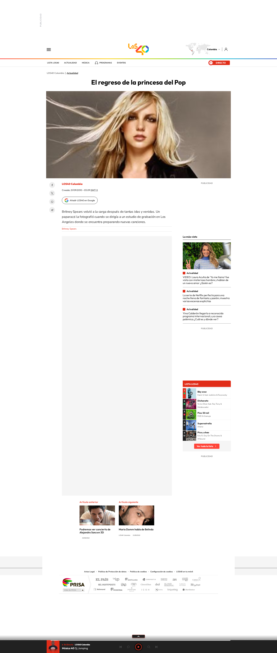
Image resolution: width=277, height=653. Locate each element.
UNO (124, 584)
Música (85, 63)
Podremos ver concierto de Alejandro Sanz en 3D (95, 531)
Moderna (115, 589)
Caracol (195, 580)
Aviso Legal (89, 571)
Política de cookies (138, 571)
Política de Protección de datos (112, 571)
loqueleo (173, 589)
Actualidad (70, 63)
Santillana (132, 580)
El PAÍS (101, 580)
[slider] (138, 640)
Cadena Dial (158, 584)
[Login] (226, 49)
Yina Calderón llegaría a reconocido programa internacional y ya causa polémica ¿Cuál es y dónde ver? (203, 316)
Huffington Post (106, 584)
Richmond (99, 589)
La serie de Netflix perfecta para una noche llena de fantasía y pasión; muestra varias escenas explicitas (206, 298)
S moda (159, 589)
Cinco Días (145, 584)
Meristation (188, 589)
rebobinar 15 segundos (128, 647)
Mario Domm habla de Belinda (136, 529)
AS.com (173, 580)
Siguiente (156, 647)
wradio (133, 584)
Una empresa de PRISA (73, 582)
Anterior (120, 647)
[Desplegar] (138, 636)
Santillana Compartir (149, 580)
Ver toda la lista (205, 446)
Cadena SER (163, 580)
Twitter (52, 193)
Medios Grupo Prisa (73, 590)
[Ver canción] (191, 393)
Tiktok (125, 550)
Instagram (132, 550)
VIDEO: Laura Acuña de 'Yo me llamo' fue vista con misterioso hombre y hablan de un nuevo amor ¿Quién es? (206, 280)
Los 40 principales (117, 580)
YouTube (138, 550)
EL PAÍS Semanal (169, 584)
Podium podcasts (131, 589)
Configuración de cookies (161, 571)
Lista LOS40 (53, 63)
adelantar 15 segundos (149, 647)
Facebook (52, 185)
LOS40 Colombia (138, 49)
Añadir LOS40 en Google (82, 200)
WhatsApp (52, 202)
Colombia (212, 49)
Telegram (52, 210)
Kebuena (192, 584)
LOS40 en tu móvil (184, 571)
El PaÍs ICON (145, 589)
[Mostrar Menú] (50, 49)
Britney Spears (69, 228)
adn (184, 580)
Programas (105, 63)
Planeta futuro (181, 584)
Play (138, 646)
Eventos (121, 63)
